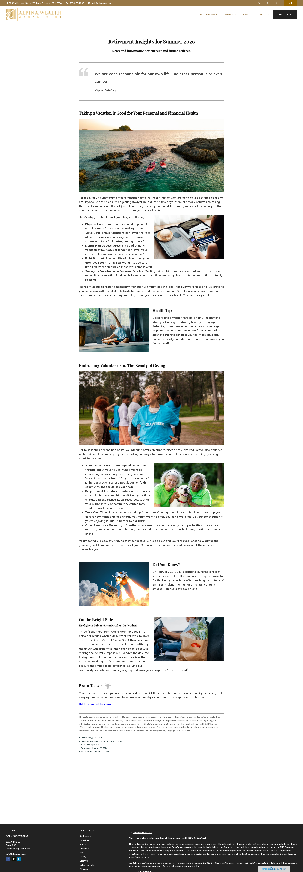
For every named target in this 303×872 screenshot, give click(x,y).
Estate (83, 844)
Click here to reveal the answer (95, 704)
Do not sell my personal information (181, 866)
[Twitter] (259, 3)
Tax (81, 852)
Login (290, 3)
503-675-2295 (76, 3)
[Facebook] (276, 3)
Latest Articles (87, 864)
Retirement (85, 836)
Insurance (84, 848)
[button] (209, 14)
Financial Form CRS (142, 832)
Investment (85, 840)
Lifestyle (84, 860)
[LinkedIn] (268, 3)
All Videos (85, 869)
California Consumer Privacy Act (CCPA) (235, 862)
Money (83, 856)
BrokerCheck (200, 838)
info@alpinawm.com (102, 3)
